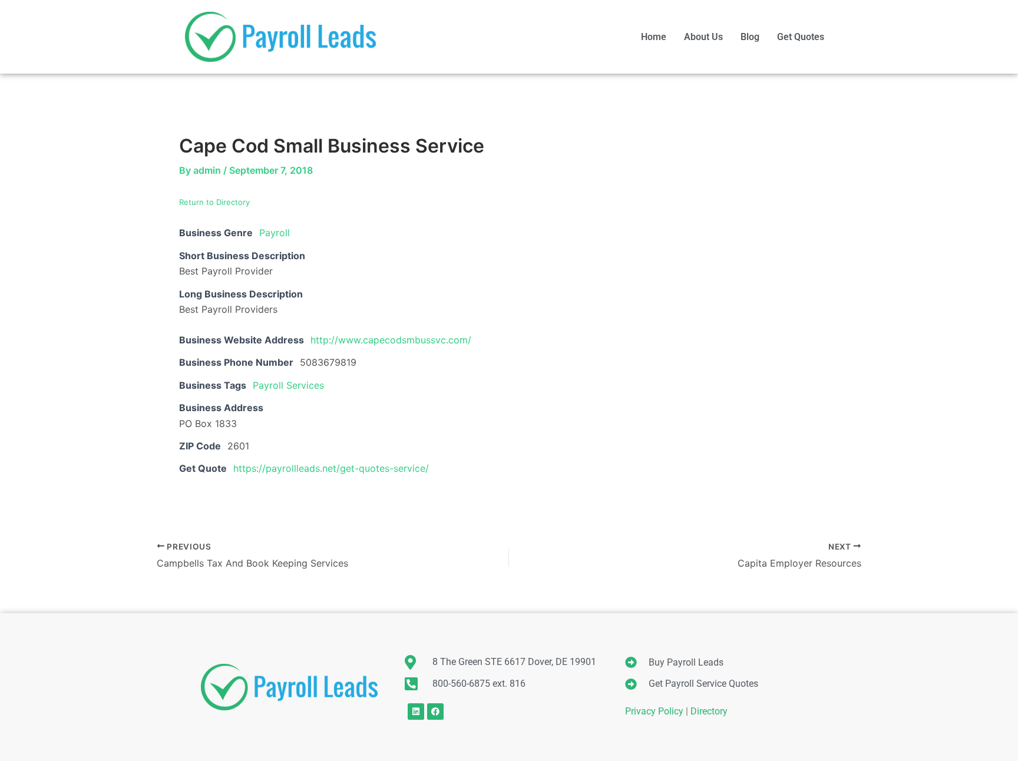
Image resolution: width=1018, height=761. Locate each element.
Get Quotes (800, 36)
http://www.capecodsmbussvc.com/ (390, 340)
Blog (750, 36)
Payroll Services (288, 385)
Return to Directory (214, 202)
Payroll (274, 233)
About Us (703, 36)
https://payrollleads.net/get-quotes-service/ (331, 468)
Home (653, 36)
